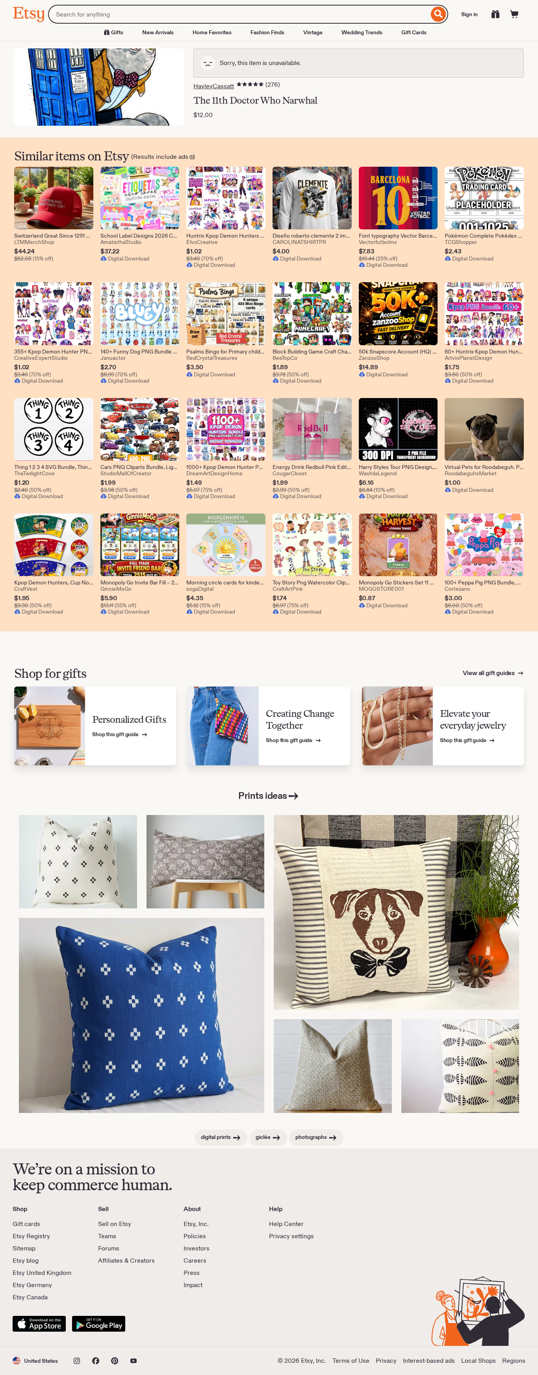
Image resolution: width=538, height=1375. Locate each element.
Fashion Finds (267, 32)
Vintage (313, 32)
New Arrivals (158, 32)
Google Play (98, 1324)
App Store (39, 1324)
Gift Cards (414, 32)
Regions (513, 1360)
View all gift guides (489, 673)
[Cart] (514, 14)
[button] (35, 1361)
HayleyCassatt (213, 86)
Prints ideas (262, 795)
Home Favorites (212, 32)
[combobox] (238, 14)
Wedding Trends (361, 32)
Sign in (469, 14)
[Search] (438, 14)
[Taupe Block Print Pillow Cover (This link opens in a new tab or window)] (333, 1066)
